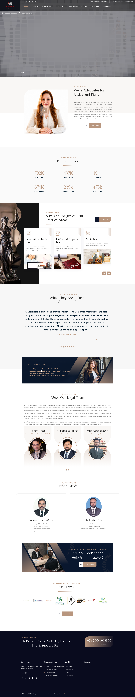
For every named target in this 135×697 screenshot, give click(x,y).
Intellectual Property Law (67, 241)
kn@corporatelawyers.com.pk (99, 1)
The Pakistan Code (35, 371)
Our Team (61, 6)
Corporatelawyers (49, 694)
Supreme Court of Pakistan (50, 369)
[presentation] (104, 273)
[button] (61, 346)
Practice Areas (47, 6)
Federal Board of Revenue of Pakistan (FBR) (56, 371)
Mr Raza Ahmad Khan (66, 334)
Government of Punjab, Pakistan (39, 375)
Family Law (91, 239)
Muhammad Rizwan (67, 431)
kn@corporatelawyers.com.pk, (55, 666)
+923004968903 (10, 13)
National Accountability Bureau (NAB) (41, 373)
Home (26, 6)
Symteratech (65, 694)
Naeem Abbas (38, 431)
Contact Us (106, 6)
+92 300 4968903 (99, 640)
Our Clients (95, 6)
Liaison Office (73, 6)
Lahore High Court (34, 369)
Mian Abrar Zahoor (97, 431)
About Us (35, 6)
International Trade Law (36, 241)
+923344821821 (27, 13)
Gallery (84, 6)
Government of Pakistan (58, 375)
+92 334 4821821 (50, 672)
